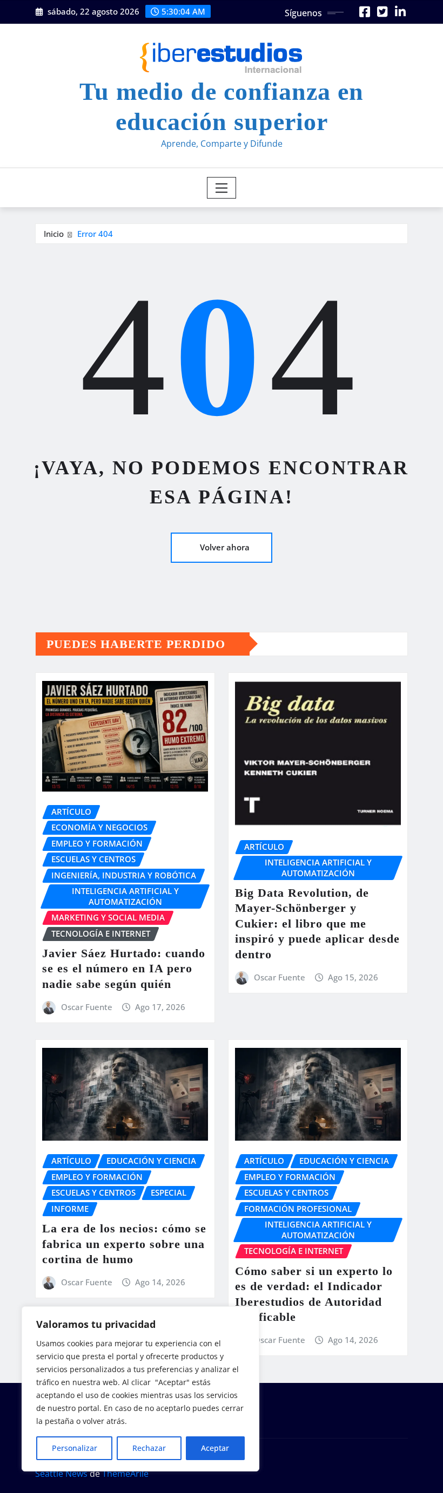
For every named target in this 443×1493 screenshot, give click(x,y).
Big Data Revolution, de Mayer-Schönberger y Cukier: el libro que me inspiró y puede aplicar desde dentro (317, 923)
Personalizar (74, 1448)
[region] (140, 1388)
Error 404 (95, 233)
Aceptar (215, 1448)
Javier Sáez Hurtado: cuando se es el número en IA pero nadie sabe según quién (123, 968)
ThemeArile (125, 1474)
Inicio (54, 233)
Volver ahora (225, 547)
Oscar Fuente (86, 1006)
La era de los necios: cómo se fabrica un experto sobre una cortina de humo (124, 1244)
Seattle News (61, 1474)
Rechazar (149, 1448)
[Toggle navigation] (222, 188)
